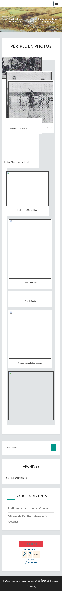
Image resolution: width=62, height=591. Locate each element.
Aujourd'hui (31, 543)
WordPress (42, 580)
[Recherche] (53, 447)
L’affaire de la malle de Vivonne (28, 508)
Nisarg (31, 586)
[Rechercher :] (31, 447)
